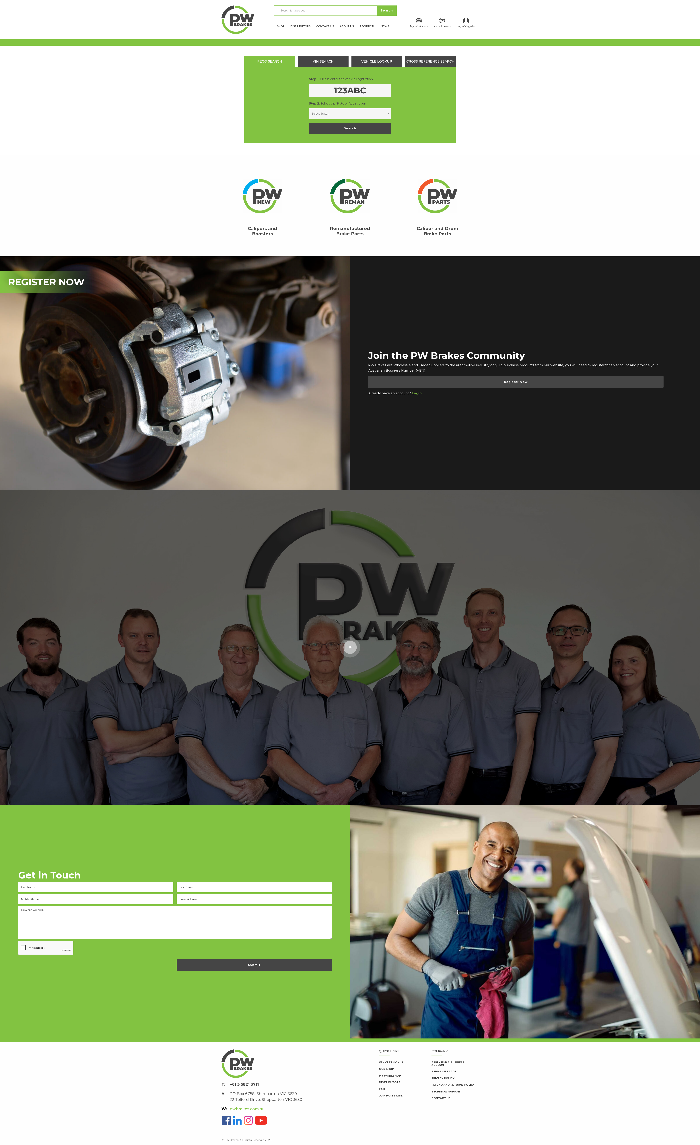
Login (417, 393)
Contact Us (325, 26)
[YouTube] (260, 1120)
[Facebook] (226, 1120)
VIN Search (323, 61)
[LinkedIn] (237, 1120)
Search (350, 128)
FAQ (382, 1089)
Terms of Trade (443, 1071)
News (385, 26)
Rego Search (269, 61)
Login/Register (466, 26)
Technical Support (446, 1091)
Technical (367, 26)
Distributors (300, 26)
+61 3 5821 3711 (244, 1084)
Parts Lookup (442, 26)
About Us (347, 26)
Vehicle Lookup (376, 61)
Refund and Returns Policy (453, 1084)
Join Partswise (390, 1095)
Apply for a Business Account (447, 1064)
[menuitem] (280, 25)
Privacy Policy (442, 1078)
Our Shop (386, 1069)
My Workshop (419, 26)
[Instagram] (248, 1120)
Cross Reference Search (430, 61)
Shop (281, 26)
